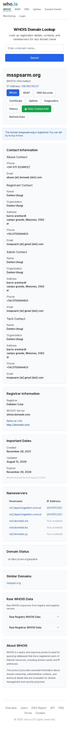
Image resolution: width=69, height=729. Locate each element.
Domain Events (53, 9)
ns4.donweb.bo (18, 527)
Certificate (15, 100)
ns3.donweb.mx (18, 520)
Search (34, 57)
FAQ (61, 707)
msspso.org (14, 583)
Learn (24, 707)
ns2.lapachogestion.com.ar (25, 514)
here (20, 135)
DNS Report (38, 707)
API (52, 707)
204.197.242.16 (56, 507)
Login (22, 16)
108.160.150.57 (30, 86)
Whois (13, 92)
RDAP (18, 9)
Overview (11, 707)
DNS (26, 9)
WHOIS (7, 9)
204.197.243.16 (56, 514)
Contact (40, 713)
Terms (28, 713)
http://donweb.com (18, 424)
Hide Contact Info (38, 108)
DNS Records (45, 92)
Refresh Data (17, 116)
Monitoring (9, 16)
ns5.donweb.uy (18, 534)
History (13, 108)
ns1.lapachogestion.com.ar (25, 507)
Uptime (37, 9)
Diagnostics (51, 100)
